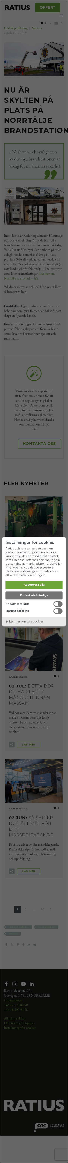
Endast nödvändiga (34, 595)
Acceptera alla (34, 584)
